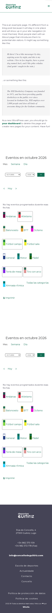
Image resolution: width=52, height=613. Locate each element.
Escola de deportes (26, 565)
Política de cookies (27, 598)
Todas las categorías (37, 282)
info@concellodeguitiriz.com (26, 555)
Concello (26, 581)
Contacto (26, 576)
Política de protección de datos (26, 593)
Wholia (26, 607)
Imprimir (10, 297)
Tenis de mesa (13, 271)
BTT (26, 230)
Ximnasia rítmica (15, 285)
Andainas (11, 216)
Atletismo (26, 216)
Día (25, 164)
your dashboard (11, 123)
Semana (15, 164)
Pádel (35, 258)
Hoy (10, 188)
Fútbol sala (33, 244)
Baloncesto (12, 230)
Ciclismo (38, 230)
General (10, 258)
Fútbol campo (14, 244)
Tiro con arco (34, 271)
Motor (23, 258)
